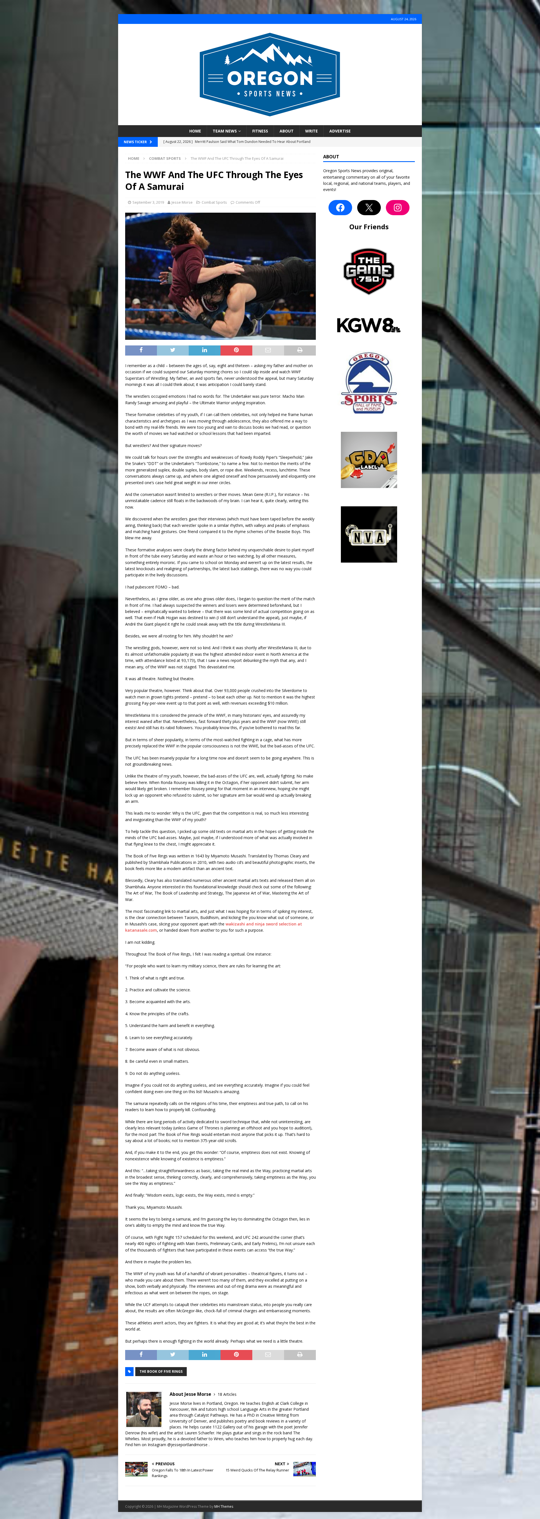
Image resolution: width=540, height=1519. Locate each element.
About (287, 131)
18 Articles (227, 1394)
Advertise (340, 131)
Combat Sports (214, 202)
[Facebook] (340, 207)
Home (195, 131)
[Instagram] (398, 207)
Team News (225, 131)
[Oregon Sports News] (270, 122)
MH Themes (223, 1506)
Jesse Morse (182, 202)
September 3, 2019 (148, 202)
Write (311, 131)
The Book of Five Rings (161, 1371)
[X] (369, 207)
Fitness (260, 131)
